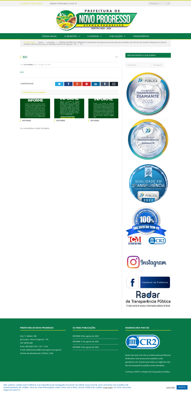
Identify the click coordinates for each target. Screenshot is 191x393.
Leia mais (108, 387)
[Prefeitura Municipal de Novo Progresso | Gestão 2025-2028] (95, 19)
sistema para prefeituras (159, 355)
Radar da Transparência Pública (156, 371)
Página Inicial (49, 36)
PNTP (137, 371)
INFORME (54, 3)
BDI (22, 72)
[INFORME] (35, 108)
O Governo (93, 36)
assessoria (144, 358)
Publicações (116, 36)
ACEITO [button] (182, 387)
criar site (142, 355)
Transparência (141, 36)
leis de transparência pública (137, 365)
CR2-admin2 (28, 65)
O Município (70, 36)
